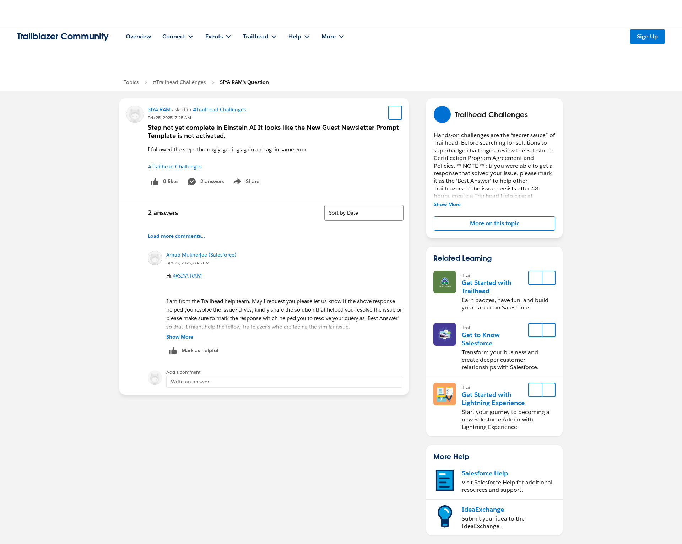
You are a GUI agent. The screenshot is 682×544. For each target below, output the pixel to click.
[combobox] (364, 213)
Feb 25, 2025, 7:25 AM (169, 117)
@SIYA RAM (187, 275)
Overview (138, 36)
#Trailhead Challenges (179, 82)
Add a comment (183, 372)
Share (245, 182)
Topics (131, 82)
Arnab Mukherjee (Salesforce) (201, 255)
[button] (494, 223)
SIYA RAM (159, 109)
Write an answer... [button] (192, 381)
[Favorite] (395, 112)
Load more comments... (176, 236)
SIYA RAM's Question (244, 82)
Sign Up (647, 36)
